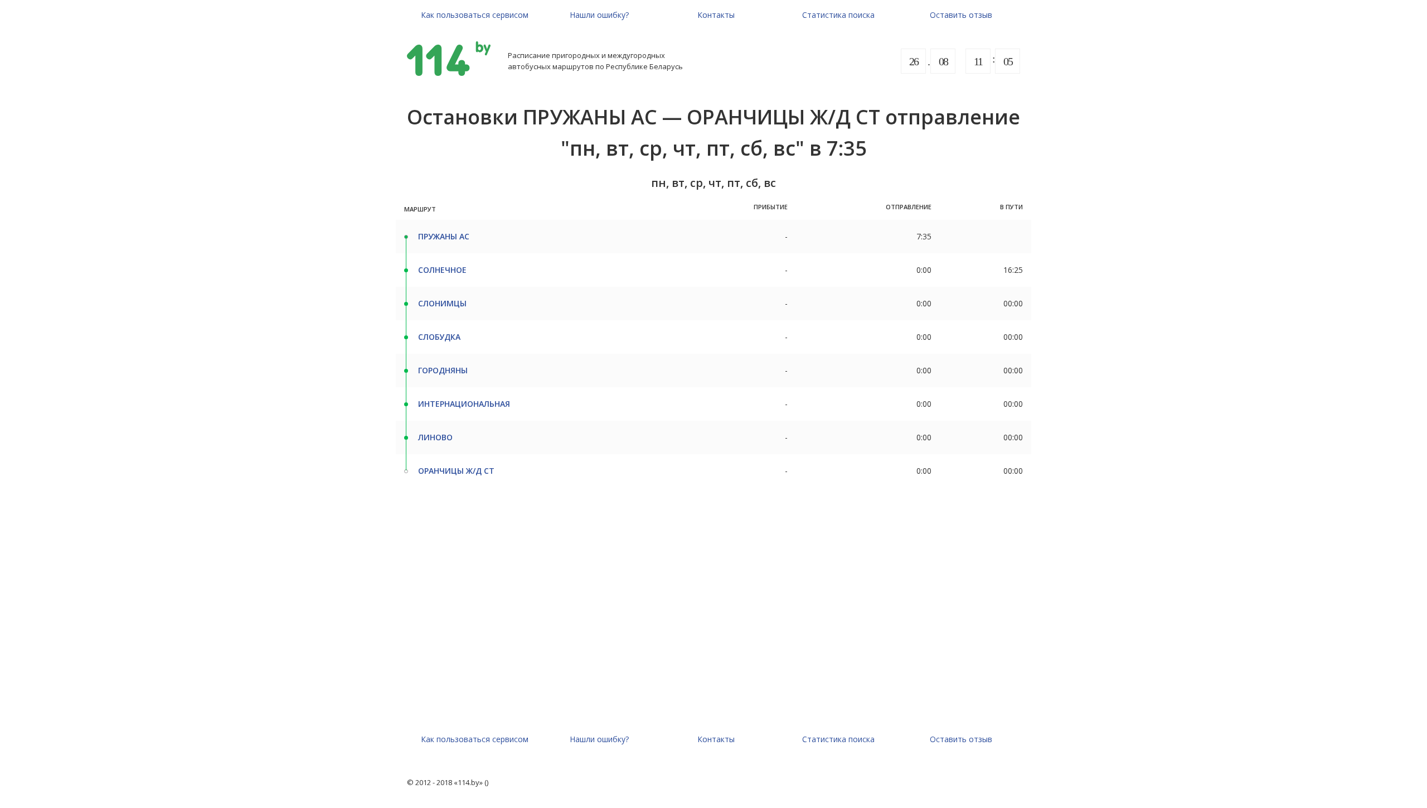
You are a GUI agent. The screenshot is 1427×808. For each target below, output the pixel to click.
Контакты (716, 14)
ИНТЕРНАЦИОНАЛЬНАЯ (464, 403)
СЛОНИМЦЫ (442, 303)
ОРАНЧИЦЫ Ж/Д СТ (456, 470)
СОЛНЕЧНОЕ (442, 269)
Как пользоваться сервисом (474, 14)
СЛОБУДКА (439, 336)
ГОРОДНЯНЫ (443, 370)
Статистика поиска (838, 14)
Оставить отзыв (961, 14)
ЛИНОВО (435, 437)
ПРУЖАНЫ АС (443, 236)
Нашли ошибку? (599, 14)
